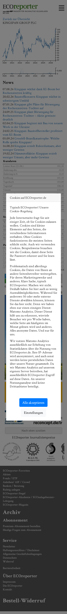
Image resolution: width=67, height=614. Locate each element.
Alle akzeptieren (33, 402)
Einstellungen (33, 412)
